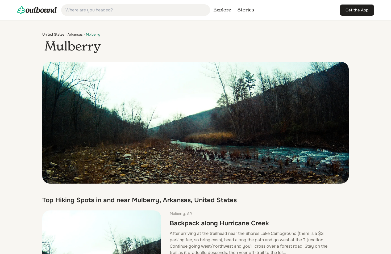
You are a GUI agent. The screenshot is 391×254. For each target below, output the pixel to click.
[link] (37, 10)
